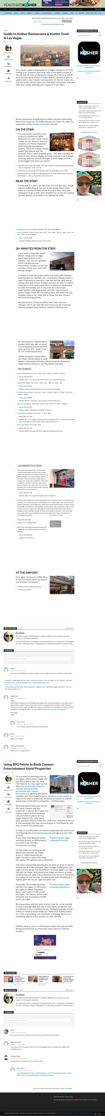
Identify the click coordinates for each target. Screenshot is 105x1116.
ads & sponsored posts (65, 1100)
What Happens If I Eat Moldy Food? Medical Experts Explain (44, 979)
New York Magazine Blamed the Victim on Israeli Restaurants (20, 979)
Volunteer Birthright (77, 9)
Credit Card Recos (48, 9)
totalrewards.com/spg (25, 845)
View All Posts (69, 628)
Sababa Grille (21, 383)
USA (72, 13)
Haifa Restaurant (22, 392)
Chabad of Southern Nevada (44, 124)
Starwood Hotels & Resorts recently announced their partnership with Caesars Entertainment (30, 790)
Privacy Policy (61, 1113)
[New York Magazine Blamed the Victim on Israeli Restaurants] (8, 979)
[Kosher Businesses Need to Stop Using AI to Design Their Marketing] (57, 979)
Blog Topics (90, 13)
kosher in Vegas (41, 77)
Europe (29, 13)
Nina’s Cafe (20, 425)
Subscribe (28, 9)
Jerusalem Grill (21, 404)
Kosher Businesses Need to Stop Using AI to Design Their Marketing (68, 979)
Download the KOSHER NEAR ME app (52, 24)
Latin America (46, 13)
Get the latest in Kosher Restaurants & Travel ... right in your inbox (52, 18)
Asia (22, 13)
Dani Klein (8, 53)
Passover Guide (38, 9)
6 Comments (8, 66)
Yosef (12, 1030)
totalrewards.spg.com (41, 833)
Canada (65, 13)
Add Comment (19, 983)
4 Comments (8, 797)
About (5, 9)
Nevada (6, 30)
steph (12, 668)
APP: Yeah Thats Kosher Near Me (62, 9)
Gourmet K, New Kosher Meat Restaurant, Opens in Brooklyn (52, 1088)
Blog (5, 761)
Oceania (57, 13)
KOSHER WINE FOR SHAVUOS (89, 132)
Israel (37, 13)
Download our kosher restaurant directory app (79, 1113)
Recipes (81, 13)
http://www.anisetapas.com (58, 709)
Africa (16, 13)
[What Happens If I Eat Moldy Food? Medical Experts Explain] (33, 979)
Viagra (27, 292)
